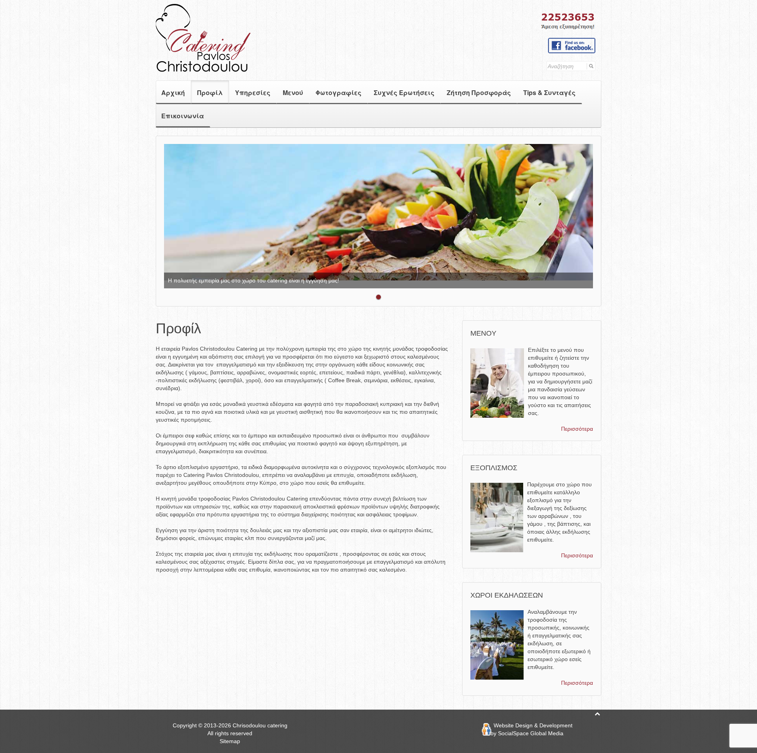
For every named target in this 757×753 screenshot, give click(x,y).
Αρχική (173, 92)
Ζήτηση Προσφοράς (479, 92)
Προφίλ (210, 92)
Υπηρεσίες (252, 92)
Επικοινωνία (182, 115)
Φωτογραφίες (338, 92)
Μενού (293, 92)
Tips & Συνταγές (549, 92)
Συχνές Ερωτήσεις (404, 92)
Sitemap (230, 741)
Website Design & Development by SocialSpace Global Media (531, 729)
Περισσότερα (577, 429)
